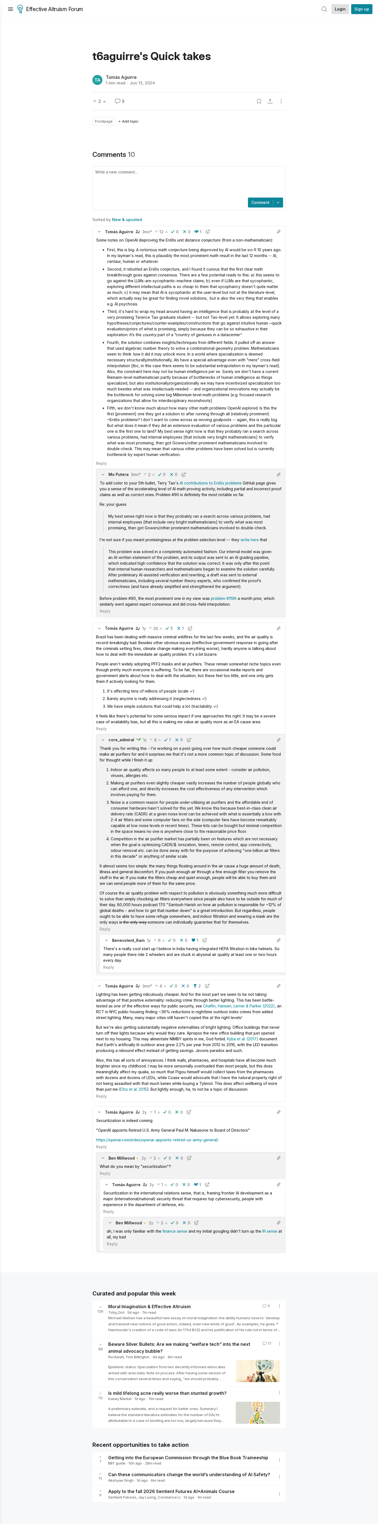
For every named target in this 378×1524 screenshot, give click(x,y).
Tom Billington (137, 1357)
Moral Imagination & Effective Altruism (149, 1306)
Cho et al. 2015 (133, 1089)
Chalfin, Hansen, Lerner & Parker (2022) (239, 1006)
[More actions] (281, 101)
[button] (99, 231)
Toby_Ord (116, 1312)
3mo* (147, 231)
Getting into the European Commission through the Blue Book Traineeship (188, 1457)
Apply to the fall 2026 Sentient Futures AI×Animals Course (171, 1491)
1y (144, 628)
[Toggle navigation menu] (10, 9)
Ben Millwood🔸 (123, 1158)
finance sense (174, 1231)
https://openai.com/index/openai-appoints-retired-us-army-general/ (157, 1139)
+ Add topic (128, 121)
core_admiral (121, 739)
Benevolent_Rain (128, 940)
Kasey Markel (119, 1398)
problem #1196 (224, 598)
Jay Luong (147, 1497)
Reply (101, 463)
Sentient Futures (122, 1497)
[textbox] (188, 182)
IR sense (269, 1231)
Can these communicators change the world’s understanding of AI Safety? (189, 1474)
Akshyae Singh (121, 1480)
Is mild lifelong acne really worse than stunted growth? (167, 1393)
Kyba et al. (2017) (242, 1038)
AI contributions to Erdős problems (211, 483)
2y (144, 1112)
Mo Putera (118, 474)
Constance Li (169, 1497)
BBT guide (116, 1463)
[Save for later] (259, 101)
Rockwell (116, 1357)
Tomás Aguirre (121, 77)
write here (249, 539)
